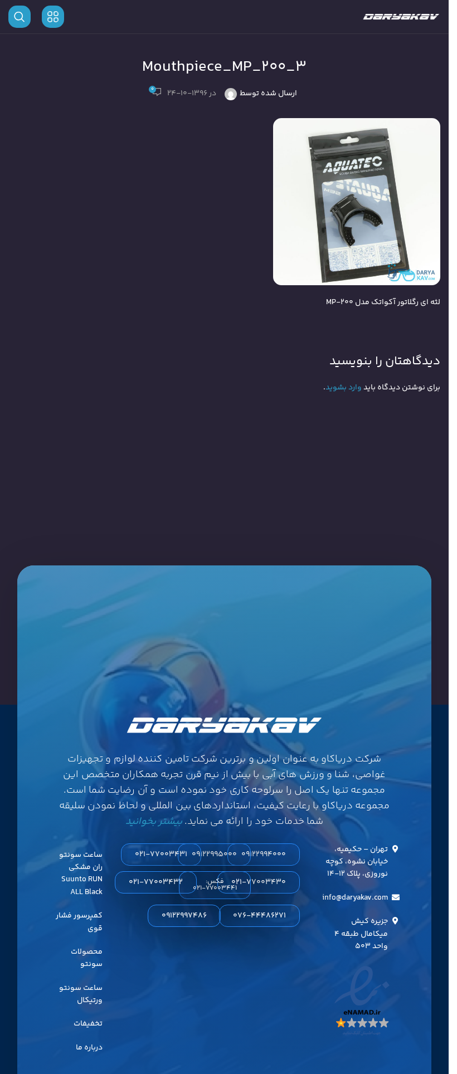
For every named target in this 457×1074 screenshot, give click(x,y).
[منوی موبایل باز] (53, 17)
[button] (215, 885)
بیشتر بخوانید (153, 821)
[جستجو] (19, 17)
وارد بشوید (343, 388)
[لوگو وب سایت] (401, 17)
